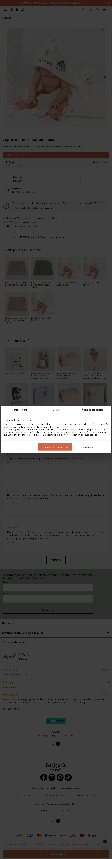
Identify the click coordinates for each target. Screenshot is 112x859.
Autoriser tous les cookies (55, 447)
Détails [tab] (56, 409)
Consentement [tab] (19, 409)
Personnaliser (88, 447)
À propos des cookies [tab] (92, 409)
